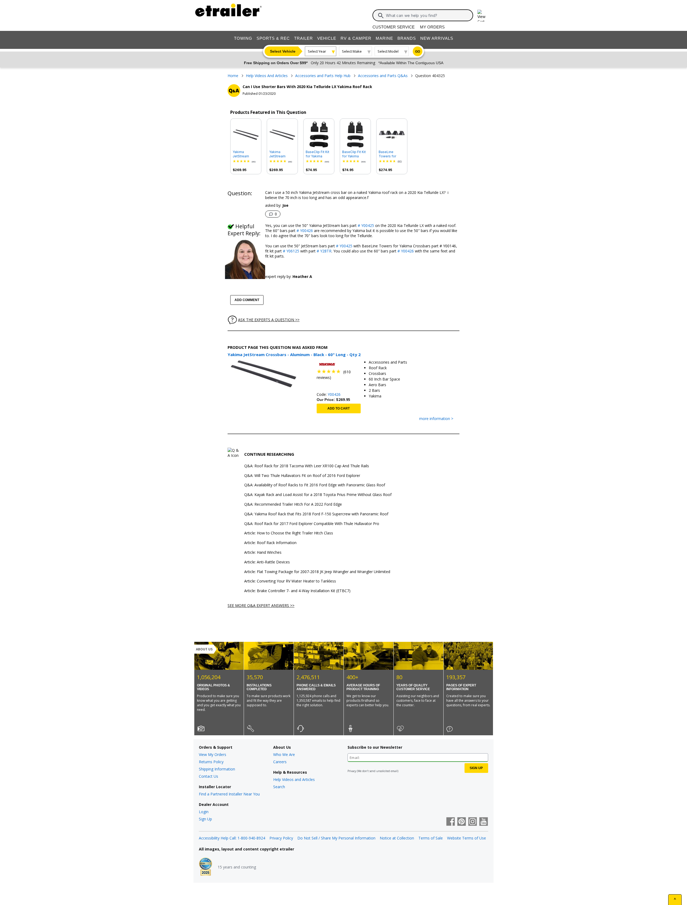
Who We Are (284, 754)
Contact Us (208, 776)
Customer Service (393, 27)
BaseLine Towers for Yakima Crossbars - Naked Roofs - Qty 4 (390, 154)
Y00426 (334, 394)
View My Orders (212, 754)
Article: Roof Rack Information (270, 543)
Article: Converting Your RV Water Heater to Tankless (290, 581)
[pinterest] (461, 822)
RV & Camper (356, 38)
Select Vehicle (282, 51)
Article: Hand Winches (263, 552)
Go (417, 51)
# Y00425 (365, 225)
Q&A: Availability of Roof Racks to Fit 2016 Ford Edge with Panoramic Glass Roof (314, 485)
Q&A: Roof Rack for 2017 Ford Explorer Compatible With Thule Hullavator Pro (311, 524)
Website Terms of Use (466, 838)
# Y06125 (290, 251)
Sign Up (205, 818)
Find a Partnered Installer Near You (229, 794)
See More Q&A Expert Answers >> (261, 605)
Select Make (352, 51)
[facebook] (450, 822)
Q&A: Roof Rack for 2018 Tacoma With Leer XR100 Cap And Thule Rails (306, 466)
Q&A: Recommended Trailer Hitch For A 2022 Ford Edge (293, 504)
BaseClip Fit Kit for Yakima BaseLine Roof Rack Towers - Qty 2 (317, 154)
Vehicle (326, 38)
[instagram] (472, 822)
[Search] (381, 16)
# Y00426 (304, 230)
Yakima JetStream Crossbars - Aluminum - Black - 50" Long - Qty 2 (282, 154)
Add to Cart (338, 408)
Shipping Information (217, 769)
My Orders (432, 27)
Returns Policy (211, 761)
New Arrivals (436, 38)
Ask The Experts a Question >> (268, 319)
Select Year (317, 51)
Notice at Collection (397, 838)
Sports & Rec (273, 38)
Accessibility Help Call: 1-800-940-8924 (232, 838)
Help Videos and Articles (294, 779)
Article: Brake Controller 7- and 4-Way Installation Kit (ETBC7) (297, 591)
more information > (436, 419)
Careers (280, 761)
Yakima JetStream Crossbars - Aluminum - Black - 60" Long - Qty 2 (246, 154)
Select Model (388, 51)
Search (279, 786)
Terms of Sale (430, 838)
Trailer (303, 38)
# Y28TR (323, 251)
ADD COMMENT (247, 300)
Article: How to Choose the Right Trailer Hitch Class (288, 533)
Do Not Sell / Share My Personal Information (336, 838)
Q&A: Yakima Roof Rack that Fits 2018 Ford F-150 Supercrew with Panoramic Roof (316, 514)
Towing (243, 38)
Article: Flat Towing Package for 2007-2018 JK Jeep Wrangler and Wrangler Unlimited (317, 572)
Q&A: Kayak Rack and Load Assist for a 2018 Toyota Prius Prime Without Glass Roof (318, 495)
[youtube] (483, 822)
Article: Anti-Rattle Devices (267, 562)
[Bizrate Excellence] (205, 867)
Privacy (352, 771)
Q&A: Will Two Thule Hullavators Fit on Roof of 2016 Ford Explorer (302, 475)
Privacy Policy (281, 838)
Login (204, 811)
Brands (406, 38)
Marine (384, 38)
